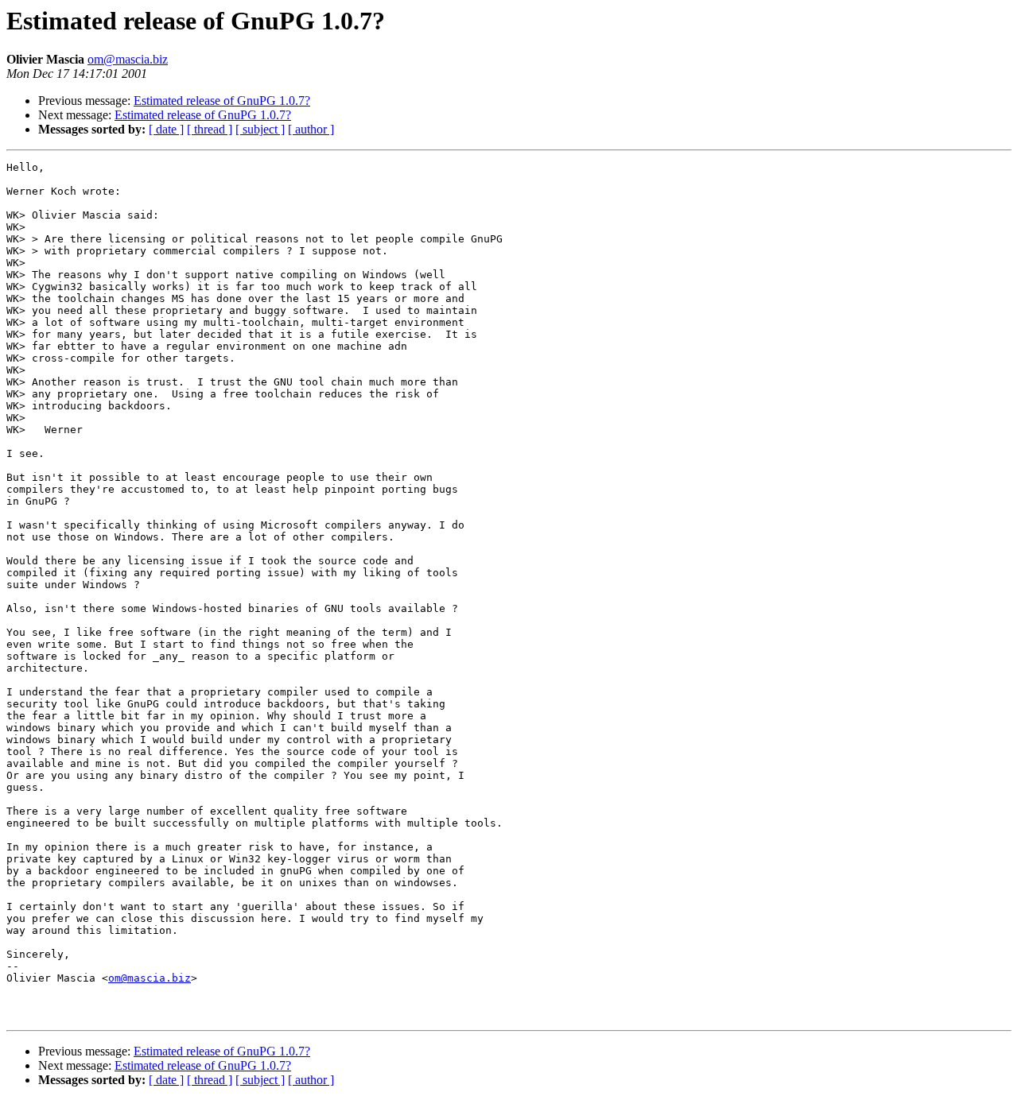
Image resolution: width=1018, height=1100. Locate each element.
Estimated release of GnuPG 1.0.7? (222, 100)
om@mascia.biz (127, 59)
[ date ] (166, 129)
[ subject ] (260, 129)
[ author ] (311, 129)
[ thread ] (209, 129)
